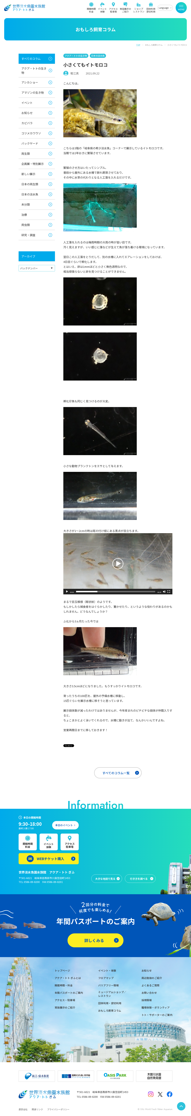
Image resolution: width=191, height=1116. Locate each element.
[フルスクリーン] (168, 591)
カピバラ (27, 123)
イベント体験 (102, 10)
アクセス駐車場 (113, 10)
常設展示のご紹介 (125, 10)
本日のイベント (64, 825)
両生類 (25, 154)
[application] (117, 563)
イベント (27, 103)
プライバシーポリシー (58, 1109)
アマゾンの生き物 (32, 92)
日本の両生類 (29, 184)
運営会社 (23, 1109)
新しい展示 (28, 174)
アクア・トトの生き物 (33, 70)
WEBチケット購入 (50, 858)
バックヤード (29, 143)
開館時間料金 (91, 10)
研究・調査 (28, 235)
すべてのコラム (31, 59)
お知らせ (27, 113)
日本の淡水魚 (29, 194)
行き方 (139, 878)
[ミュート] (164, 591)
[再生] (67, 591)
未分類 (25, 204)
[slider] (115, 591)
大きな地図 (105, 878)
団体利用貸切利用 (150, 10)
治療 (24, 215)
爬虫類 (25, 225)
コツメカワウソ (31, 133)
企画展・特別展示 (32, 164)
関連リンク (37, 1109)
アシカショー (29, 82)
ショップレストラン (138, 10)
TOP (138, 44)
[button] (117, 563)
